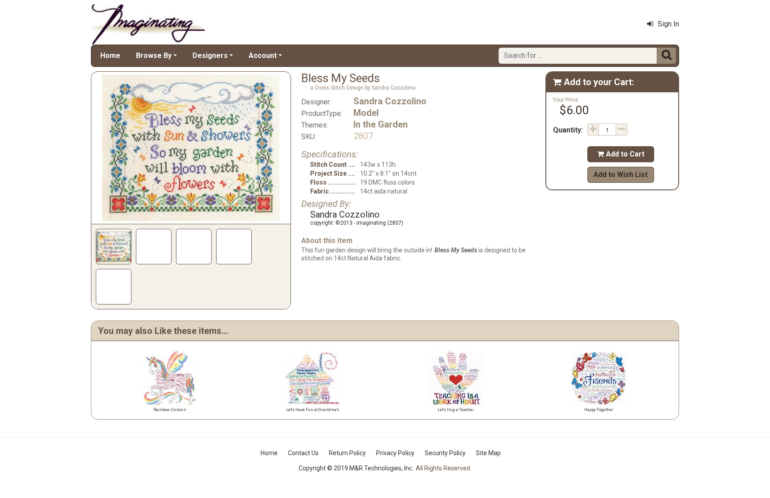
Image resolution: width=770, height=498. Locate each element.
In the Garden (380, 124)
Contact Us (303, 453)
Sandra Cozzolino (389, 101)
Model (366, 112)
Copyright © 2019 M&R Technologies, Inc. (356, 468)
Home (110, 55)
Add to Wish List (620, 174)
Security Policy (445, 453)
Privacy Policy (395, 453)
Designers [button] (210, 55)
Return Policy (347, 453)
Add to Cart (620, 154)
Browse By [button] (154, 55)
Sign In (668, 24)
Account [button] (263, 55)
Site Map (488, 453)
